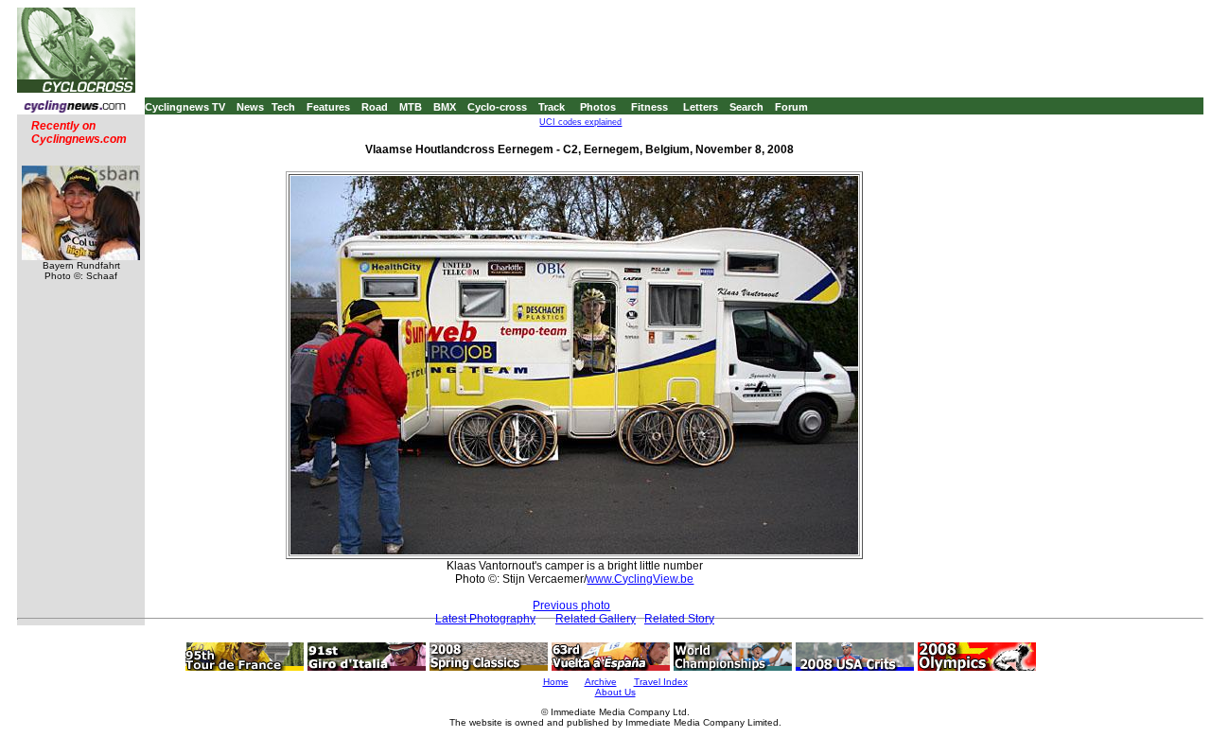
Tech (283, 107)
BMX (444, 107)
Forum (791, 107)
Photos (598, 107)
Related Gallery (595, 618)
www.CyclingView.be (640, 579)
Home (556, 681)
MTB (410, 107)
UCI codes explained (580, 122)
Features (328, 107)
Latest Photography (485, 618)
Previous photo (571, 605)
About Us (615, 692)
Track (551, 107)
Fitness (649, 107)
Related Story (679, 618)
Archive (601, 681)
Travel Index (661, 681)
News (250, 107)
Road (374, 107)
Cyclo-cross (497, 107)
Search (746, 107)
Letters (700, 107)
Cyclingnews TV (185, 107)
